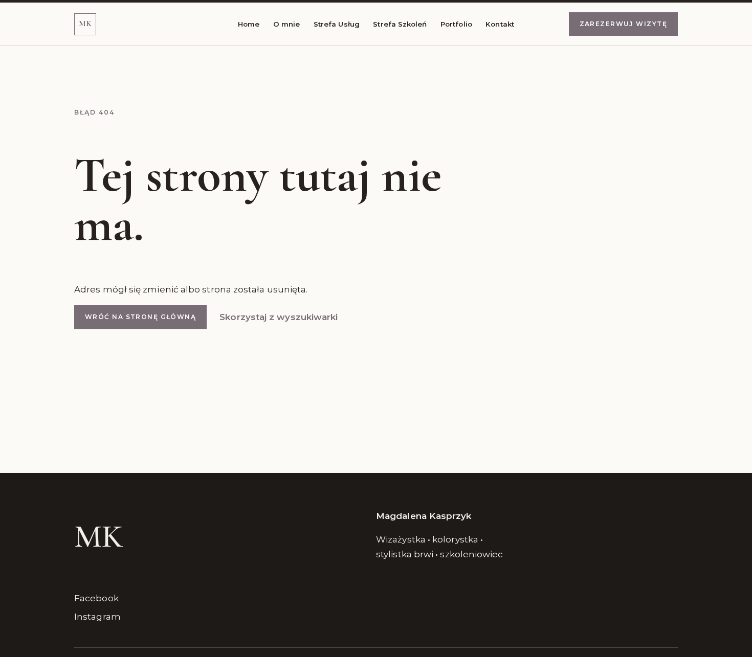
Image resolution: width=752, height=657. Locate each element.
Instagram (97, 616)
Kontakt (499, 24)
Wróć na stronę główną (140, 317)
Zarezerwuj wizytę (623, 24)
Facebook (96, 598)
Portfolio (456, 24)
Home (248, 24)
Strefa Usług (337, 24)
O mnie (286, 24)
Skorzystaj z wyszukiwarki (278, 317)
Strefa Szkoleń (400, 24)
